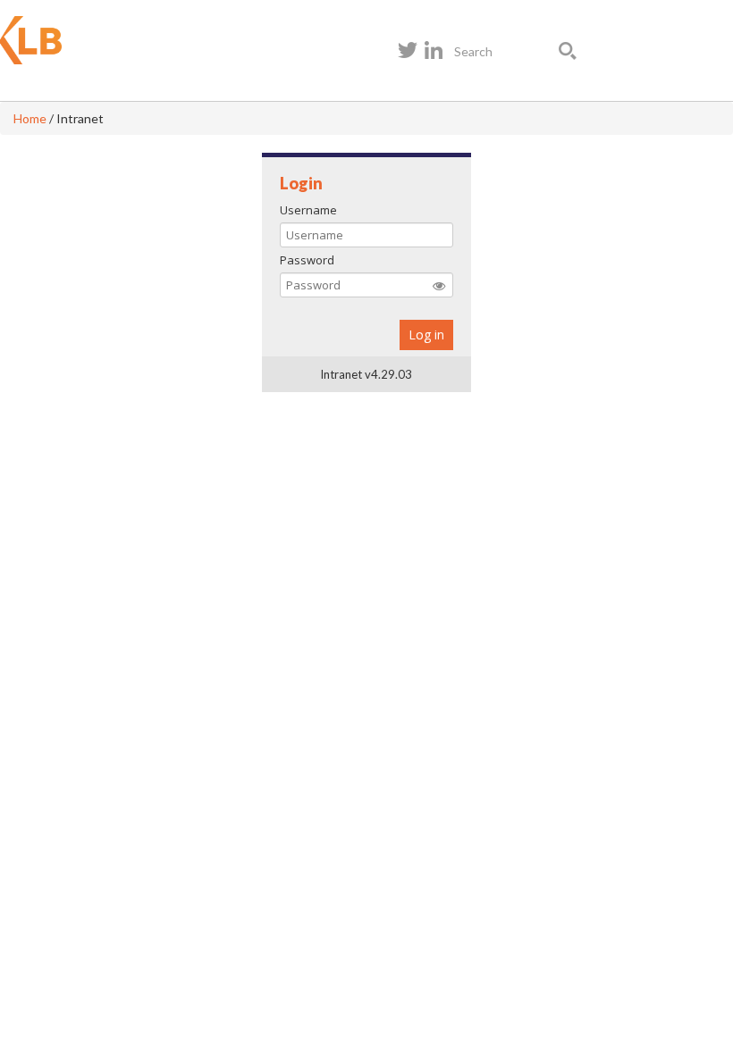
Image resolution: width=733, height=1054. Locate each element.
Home (29, 118)
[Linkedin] (433, 50)
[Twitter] (407, 50)
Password (307, 260)
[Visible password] (438, 285)
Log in (426, 334)
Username (308, 210)
